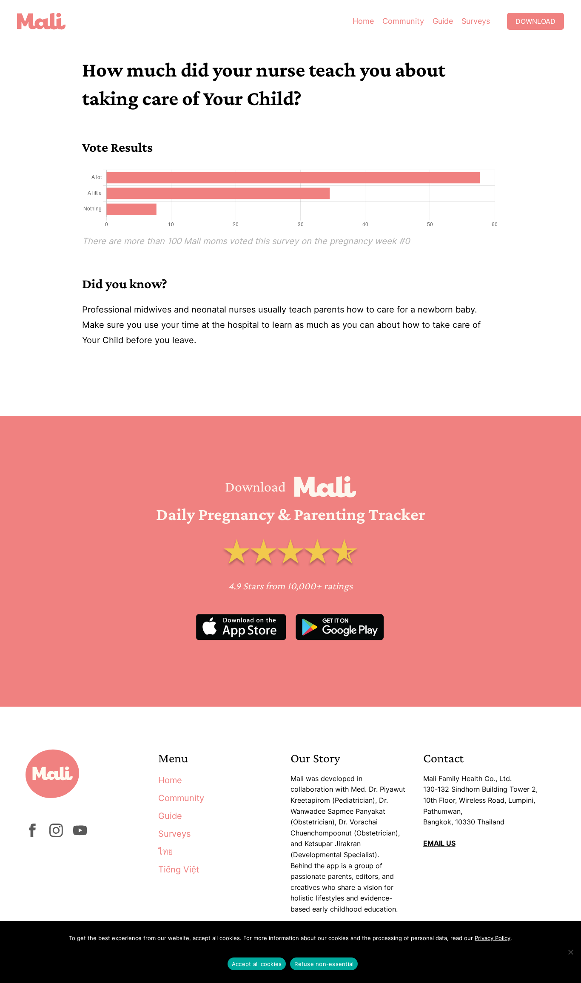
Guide (443, 21)
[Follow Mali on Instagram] (56, 834)
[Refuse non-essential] (570, 952)
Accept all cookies (257, 963)
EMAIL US (439, 843)
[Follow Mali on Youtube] (80, 834)
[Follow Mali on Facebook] (32, 834)
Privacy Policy (492, 938)
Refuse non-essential (323, 963)
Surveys (475, 21)
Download (535, 21)
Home (363, 21)
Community (403, 21)
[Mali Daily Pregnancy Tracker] (47, 21)
